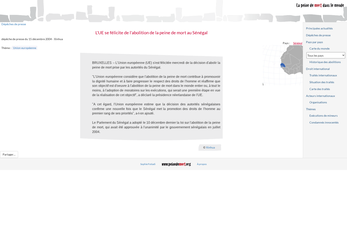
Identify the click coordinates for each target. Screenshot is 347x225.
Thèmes (311, 109)
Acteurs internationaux (320, 95)
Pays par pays (314, 42)
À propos (202, 164)
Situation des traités (321, 82)
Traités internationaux (323, 75)
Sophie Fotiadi (147, 164)
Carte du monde (319, 48)
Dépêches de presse (13, 24)
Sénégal (297, 43)
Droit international (318, 69)
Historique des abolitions (325, 62)
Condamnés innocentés (324, 122)
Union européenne (24, 48)
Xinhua (210, 147)
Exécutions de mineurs (323, 115)
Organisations (318, 102)
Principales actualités (319, 28)
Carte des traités (319, 89)
